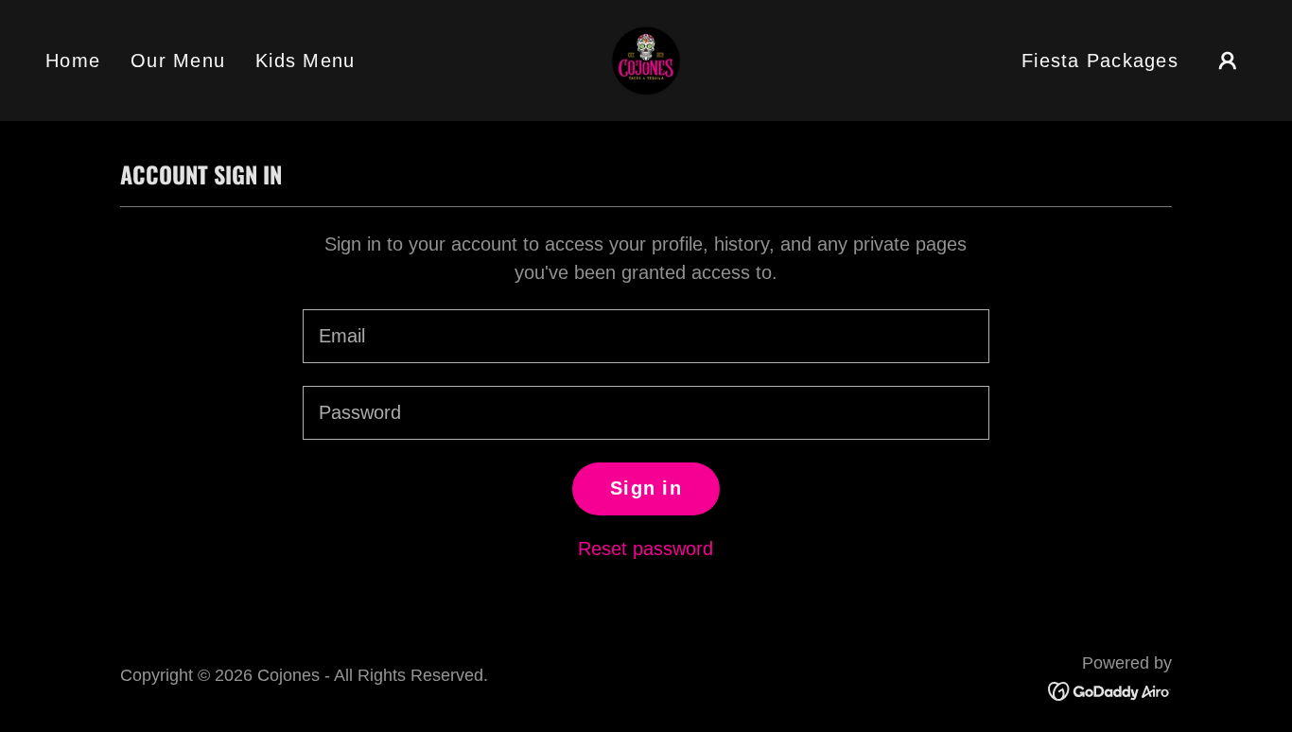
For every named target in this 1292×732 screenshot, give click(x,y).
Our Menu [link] (178, 60)
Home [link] (72, 60)
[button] (1228, 60)
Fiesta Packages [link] (1100, 60)
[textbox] (645, 336)
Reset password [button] (645, 548)
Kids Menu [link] (305, 60)
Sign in (646, 488)
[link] (646, 58)
